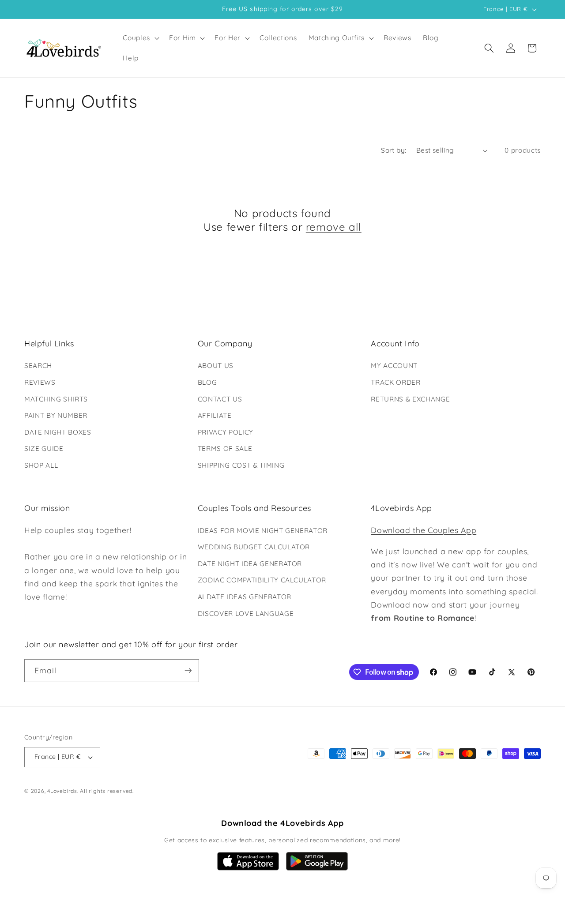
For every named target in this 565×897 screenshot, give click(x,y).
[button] (140, 38)
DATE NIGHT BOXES (57, 432)
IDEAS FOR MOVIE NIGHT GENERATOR (263, 530)
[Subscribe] (188, 670)
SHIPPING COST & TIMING (241, 465)
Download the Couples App (423, 530)
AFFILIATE (215, 415)
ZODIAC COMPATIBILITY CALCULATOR (262, 580)
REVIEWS (40, 382)
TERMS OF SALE (225, 448)
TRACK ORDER (395, 382)
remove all (334, 226)
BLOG (207, 382)
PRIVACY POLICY (225, 432)
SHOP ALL (41, 465)
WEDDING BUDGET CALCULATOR (254, 547)
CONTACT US (220, 399)
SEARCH (38, 365)
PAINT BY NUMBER (55, 415)
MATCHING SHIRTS (56, 399)
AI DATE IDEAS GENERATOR (244, 597)
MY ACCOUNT (394, 365)
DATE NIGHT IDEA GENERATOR (250, 563)
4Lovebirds (62, 791)
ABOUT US (216, 365)
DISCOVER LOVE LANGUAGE (246, 613)
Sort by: (394, 150)
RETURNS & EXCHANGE (410, 399)
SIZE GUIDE (44, 448)
